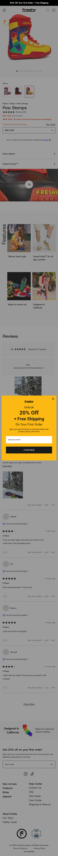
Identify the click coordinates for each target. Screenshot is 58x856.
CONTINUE (29, 450)
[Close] (53, 399)
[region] (29, 3)
